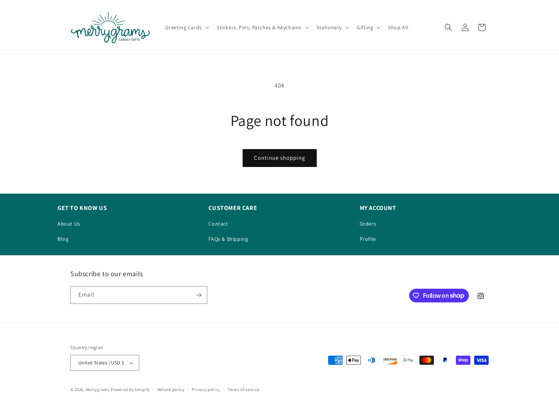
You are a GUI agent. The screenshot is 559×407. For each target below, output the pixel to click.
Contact (218, 223)
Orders (368, 223)
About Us (68, 223)
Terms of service (243, 389)
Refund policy (170, 389)
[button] (186, 27)
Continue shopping (279, 157)
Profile (368, 238)
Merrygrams (98, 389)
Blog (62, 238)
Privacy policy (206, 389)
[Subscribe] (198, 295)
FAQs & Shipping (228, 238)
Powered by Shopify (130, 389)
